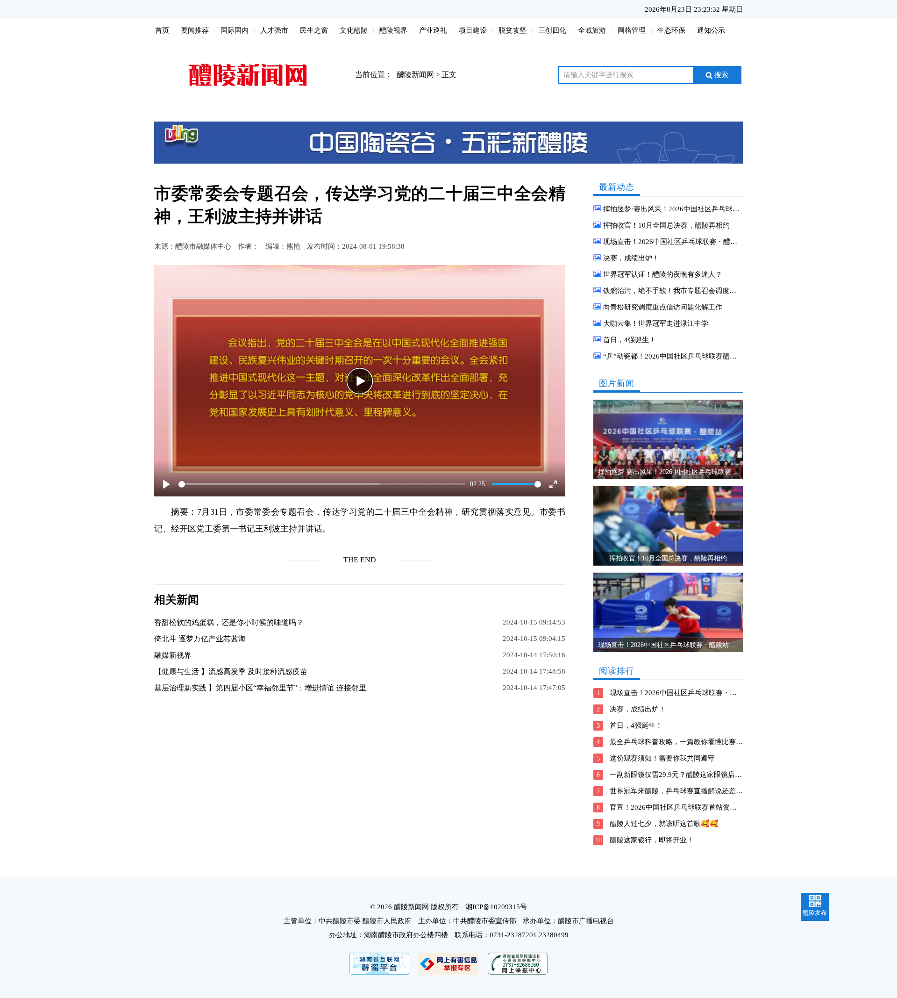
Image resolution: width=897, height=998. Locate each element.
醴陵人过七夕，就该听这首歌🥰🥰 (664, 823)
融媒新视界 (173, 655)
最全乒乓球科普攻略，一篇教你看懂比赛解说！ (683, 742)
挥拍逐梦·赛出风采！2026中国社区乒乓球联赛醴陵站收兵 (692, 209)
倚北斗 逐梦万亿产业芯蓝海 (200, 639)
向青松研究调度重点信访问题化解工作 (662, 307)
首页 (162, 30)
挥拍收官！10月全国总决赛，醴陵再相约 (666, 225)
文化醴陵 (354, 30)
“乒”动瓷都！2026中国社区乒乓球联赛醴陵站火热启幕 (687, 356)
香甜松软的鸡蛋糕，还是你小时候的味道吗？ (229, 622)
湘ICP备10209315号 (496, 907)
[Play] (359, 381)
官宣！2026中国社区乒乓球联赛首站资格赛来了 (684, 807)
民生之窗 (314, 30)
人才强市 (274, 30)
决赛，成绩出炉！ (631, 258)
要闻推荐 (195, 30)
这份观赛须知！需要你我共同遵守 (662, 758)
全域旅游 (592, 30)
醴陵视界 (393, 30)
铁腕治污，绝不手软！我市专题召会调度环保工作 (680, 290)
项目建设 (473, 30)
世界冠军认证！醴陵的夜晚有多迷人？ (662, 274)
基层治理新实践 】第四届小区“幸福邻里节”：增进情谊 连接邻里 (260, 688)
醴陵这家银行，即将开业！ (652, 840)
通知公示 (711, 30)
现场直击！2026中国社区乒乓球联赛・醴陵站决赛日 (684, 241)
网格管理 (632, 30)
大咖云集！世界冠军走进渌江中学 (655, 323)
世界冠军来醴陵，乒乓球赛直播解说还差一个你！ (687, 791)
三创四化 (552, 30)
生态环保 (671, 30)
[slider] (321, 484)
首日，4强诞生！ (629, 340)
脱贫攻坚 (512, 30)
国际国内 (235, 30)
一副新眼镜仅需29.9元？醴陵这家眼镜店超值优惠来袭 (693, 774)
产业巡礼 (433, 30)
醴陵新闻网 (415, 75)
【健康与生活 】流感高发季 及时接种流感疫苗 (230, 671)
